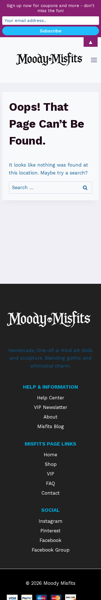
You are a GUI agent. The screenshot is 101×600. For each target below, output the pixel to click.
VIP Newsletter (50, 407)
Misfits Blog (50, 426)
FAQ (50, 483)
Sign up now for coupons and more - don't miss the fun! (50, 8)
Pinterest (50, 530)
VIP (50, 474)
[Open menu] (94, 60)
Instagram (51, 521)
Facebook (50, 540)
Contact (51, 493)
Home (50, 454)
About (50, 417)
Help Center (50, 397)
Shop (51, 464)
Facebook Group (51, 550)
